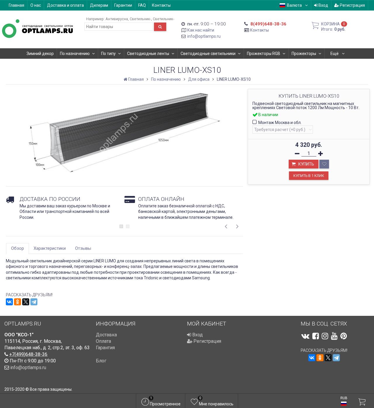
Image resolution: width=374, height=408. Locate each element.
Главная (16, 5)
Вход (323, 5)
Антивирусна (116, 19)
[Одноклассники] (17, 301)
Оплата (103, 341)
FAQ (142, 5)
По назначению (75, 53)
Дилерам (99, 5)
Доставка (106, 335)
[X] (25, 301)
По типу (108, 53)
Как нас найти (200, 30)
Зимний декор (40, 53)
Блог (101, 361)
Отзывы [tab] (83, 248)
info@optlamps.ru (204, 36)
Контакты (161, 5)
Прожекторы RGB (263, 53)
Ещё (335, 53)
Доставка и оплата (65, 5)
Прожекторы (304, 53)
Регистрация (352, 5)
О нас (35, 5)
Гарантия (105, 347)
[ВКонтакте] (9, 301)
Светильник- (140, 19)
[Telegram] (33, 301)
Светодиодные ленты (148, 53)
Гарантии (123, 5)
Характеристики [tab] (50, 248)
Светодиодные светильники (208, 53)
